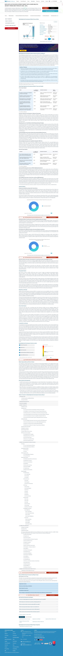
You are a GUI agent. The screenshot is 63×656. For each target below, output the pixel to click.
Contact (46, 1)
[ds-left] (11, 28)
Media (6, 637)
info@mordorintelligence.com (26, 641)
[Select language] (49, 1)
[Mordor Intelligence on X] (38, 640)
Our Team (14, 633)
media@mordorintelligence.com (27, 644)
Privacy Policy (7, 648)
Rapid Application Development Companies (26, 626)
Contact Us (14, 643)
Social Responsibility (16, 637)
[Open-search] (61, 1)
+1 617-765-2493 (54, 1)
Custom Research (23, 1)
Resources (38, 1)
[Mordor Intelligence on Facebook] (36, 640)
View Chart (23, 50)
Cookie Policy (15, 648)
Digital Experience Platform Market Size (38, 621)
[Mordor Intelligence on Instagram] (42, 640)
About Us (6, 633)
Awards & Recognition (8, 639)
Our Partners (15, 635)
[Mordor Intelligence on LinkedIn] (35, 640)
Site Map (14, 650)
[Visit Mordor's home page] (10, 1)
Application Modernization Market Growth (24, 622)
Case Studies (15, 641)
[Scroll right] (57, 15)
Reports (18, 1)
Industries (42, 1)
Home (6, 631)
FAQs (13, 639)
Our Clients (6, 635)
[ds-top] (50, 11)
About (28, 1)
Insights (6, 641)
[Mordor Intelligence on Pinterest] (40, 640)
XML (5, 650)
